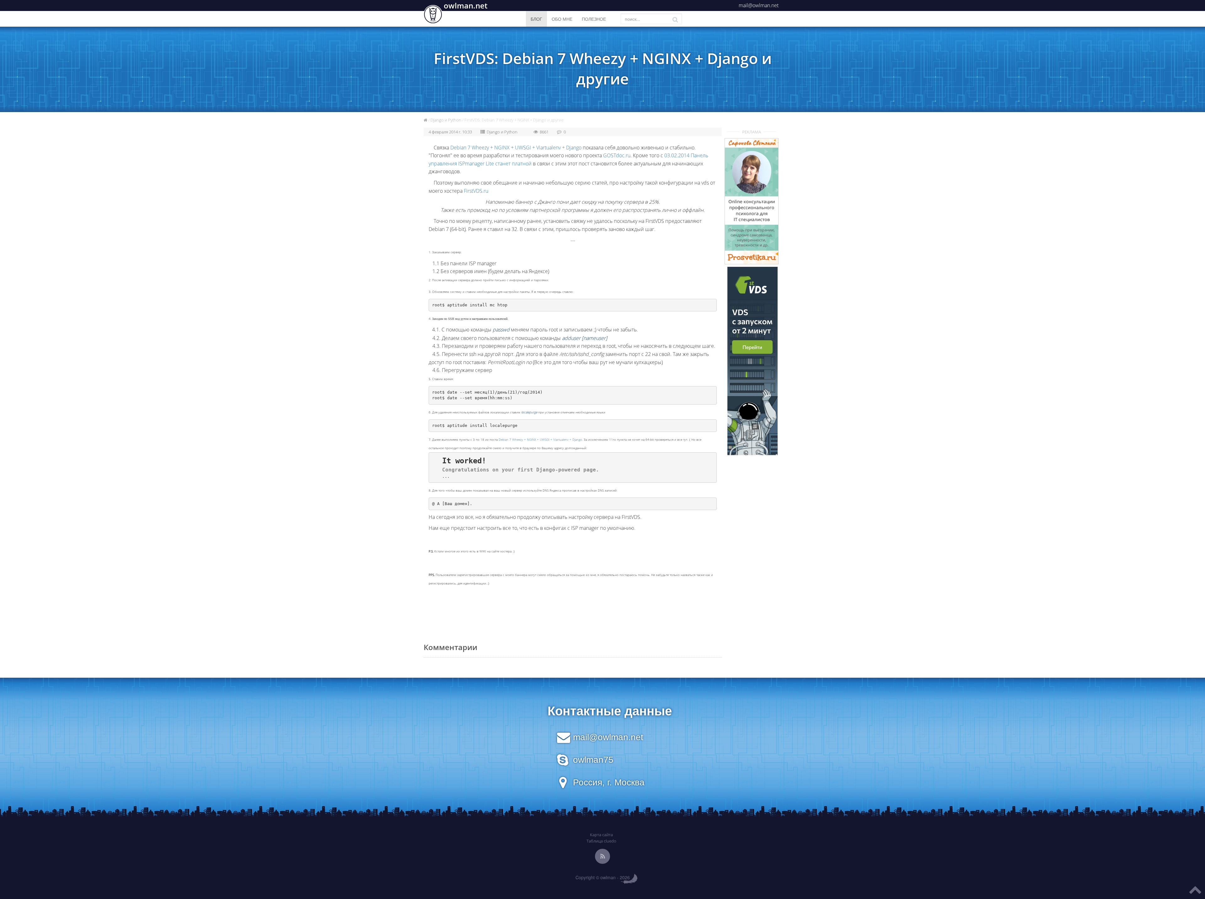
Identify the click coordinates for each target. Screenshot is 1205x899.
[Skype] (562, 763)
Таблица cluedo (601, 841)
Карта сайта (601, 834)
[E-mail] (563, 740)
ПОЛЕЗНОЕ (594, 19)
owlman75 (593, 760)
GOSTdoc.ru (616, 155)
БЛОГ (536, 19)
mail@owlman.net (759, 5)
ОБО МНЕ (562, 19)
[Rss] (602, 856)
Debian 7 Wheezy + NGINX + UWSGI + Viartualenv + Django (515, 147)
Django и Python (446, 120)
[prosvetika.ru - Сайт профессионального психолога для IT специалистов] (751, 201)
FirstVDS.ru (476, 190)
